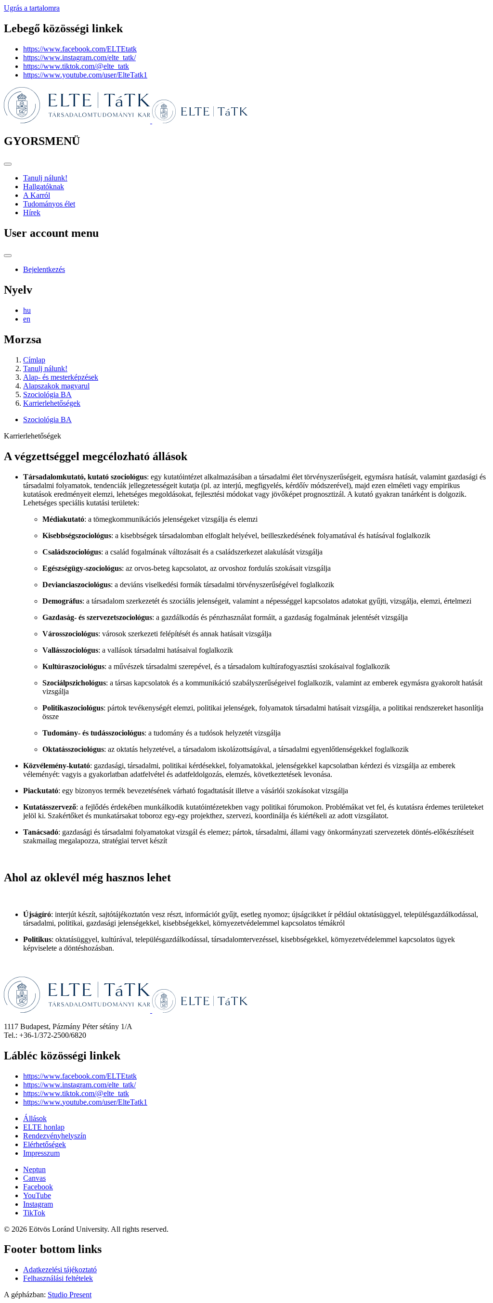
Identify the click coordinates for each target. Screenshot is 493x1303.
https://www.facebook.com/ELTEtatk (80, 49)
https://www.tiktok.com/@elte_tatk (76, 66)
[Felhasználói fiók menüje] (8, 255)
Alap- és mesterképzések (60, 377)
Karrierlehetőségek (51, 403)
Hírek (31, 212)
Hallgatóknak (43, 186)
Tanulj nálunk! (45, 178)
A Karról (36, 195)
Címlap (34, 360)
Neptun (34, 1169)
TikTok (34, 1213)
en (26, 319)
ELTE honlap (44, 1127)
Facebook (38, 1187)
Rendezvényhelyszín (54, 1136)
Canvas (34, 1178)
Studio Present (69, 1294)
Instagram (38, 1204)
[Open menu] (8, 164)
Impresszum (41, 1153)
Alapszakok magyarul (56, 386)
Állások (35, 1118)
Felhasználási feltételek (58, 1278)
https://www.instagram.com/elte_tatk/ (79, 57)
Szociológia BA (47, 394)
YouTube (37, 1195)
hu (27, 310)
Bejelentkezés (44, 269)
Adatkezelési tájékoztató (60, 1269)
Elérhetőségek (44, 1144)
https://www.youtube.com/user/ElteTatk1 (85, 75)
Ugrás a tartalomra (32, 8)
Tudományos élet (49, 204)
